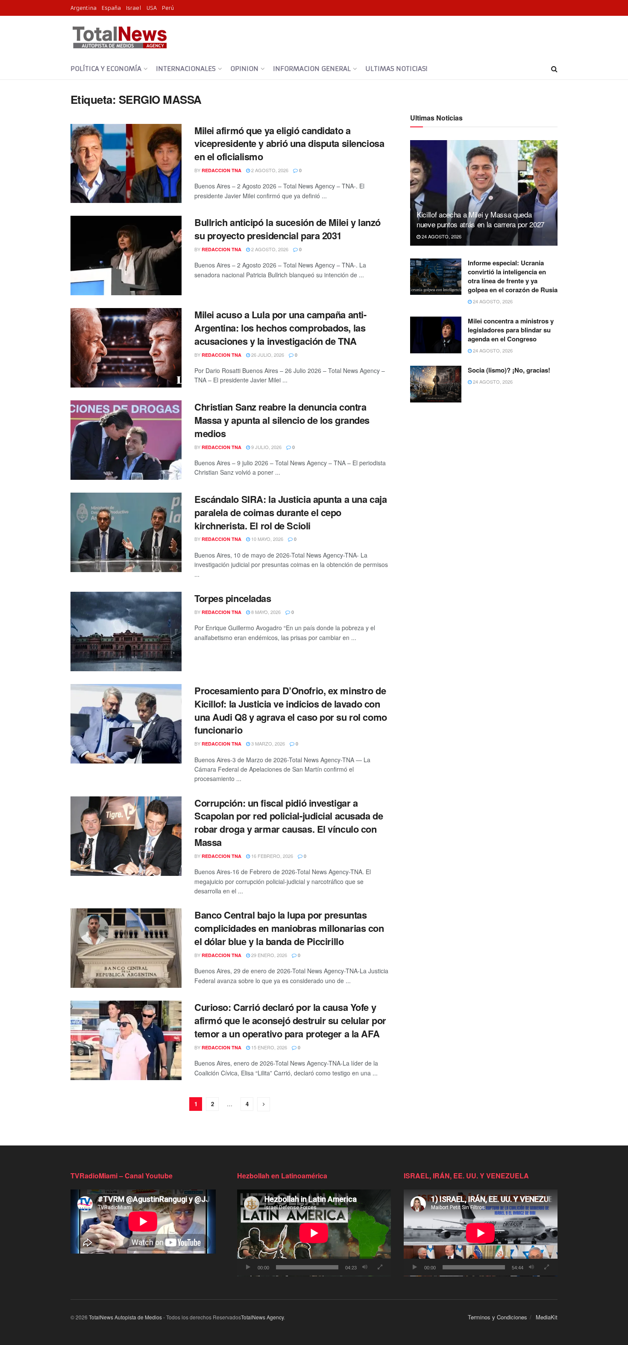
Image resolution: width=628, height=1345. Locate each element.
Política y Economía (105, 69)
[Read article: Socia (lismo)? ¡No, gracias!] (435, 384)
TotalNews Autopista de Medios (125, 1317)
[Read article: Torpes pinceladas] (126, 631)
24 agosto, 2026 (440, 236)
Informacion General (312, 69)
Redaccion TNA (221, 170)
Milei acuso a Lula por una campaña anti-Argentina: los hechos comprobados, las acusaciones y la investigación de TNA (280, 328)
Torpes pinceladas (232, 598)
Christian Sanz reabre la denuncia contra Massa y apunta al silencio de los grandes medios (282, 420)
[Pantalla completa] (380, 1267)
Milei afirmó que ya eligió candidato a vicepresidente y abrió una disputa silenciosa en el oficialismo (289, 143)
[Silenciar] (365, 1267)
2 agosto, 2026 (269, 170)
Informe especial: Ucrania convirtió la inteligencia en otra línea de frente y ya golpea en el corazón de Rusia (513, 276)
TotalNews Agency (262, 1317)
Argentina (83, 8)
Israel (133, 8)
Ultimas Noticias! (396, 69)
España (111, 8)
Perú (168, 8)
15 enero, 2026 (268, 1047)
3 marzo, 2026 (267, 743)
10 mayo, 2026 (266, 538)
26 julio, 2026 (267, 354)
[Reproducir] (248, 1267)
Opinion (244, 69)
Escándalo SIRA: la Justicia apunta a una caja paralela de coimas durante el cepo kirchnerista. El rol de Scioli (290, 512)
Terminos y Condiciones (497, 1317)
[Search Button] (554, 68)
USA (152, 8)
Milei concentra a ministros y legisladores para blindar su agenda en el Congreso (511, 330)
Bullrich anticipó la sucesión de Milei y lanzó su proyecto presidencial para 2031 (287, 228)
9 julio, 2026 (266, 446)
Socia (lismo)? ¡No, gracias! (509, 370)
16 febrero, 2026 (271, 855)
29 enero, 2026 (268, 954)
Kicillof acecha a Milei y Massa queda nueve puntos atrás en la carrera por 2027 (480, 219)
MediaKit (547, 1317)
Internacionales (186, 69)
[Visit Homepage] (119, 37)
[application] (314, 1232)
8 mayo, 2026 (265, 611)
